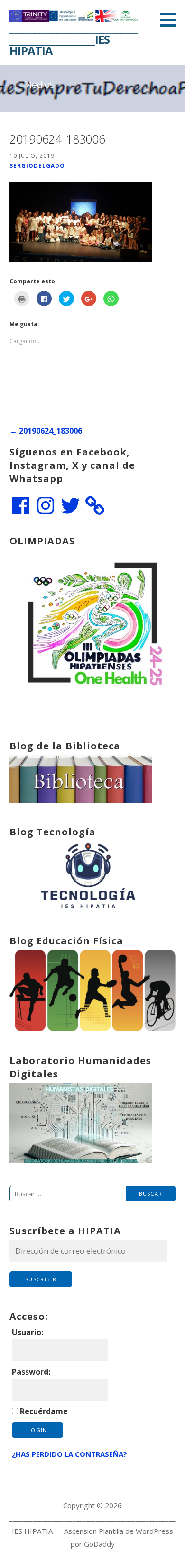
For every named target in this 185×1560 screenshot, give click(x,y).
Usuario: (27, 1332)
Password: (31, 1371)
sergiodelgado (37, 165)
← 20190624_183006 (45, 431)
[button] (171, 19)
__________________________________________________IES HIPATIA (73, 39)
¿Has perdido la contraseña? (69, 1454)
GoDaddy (99, 1544)
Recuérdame (44, 1411)
